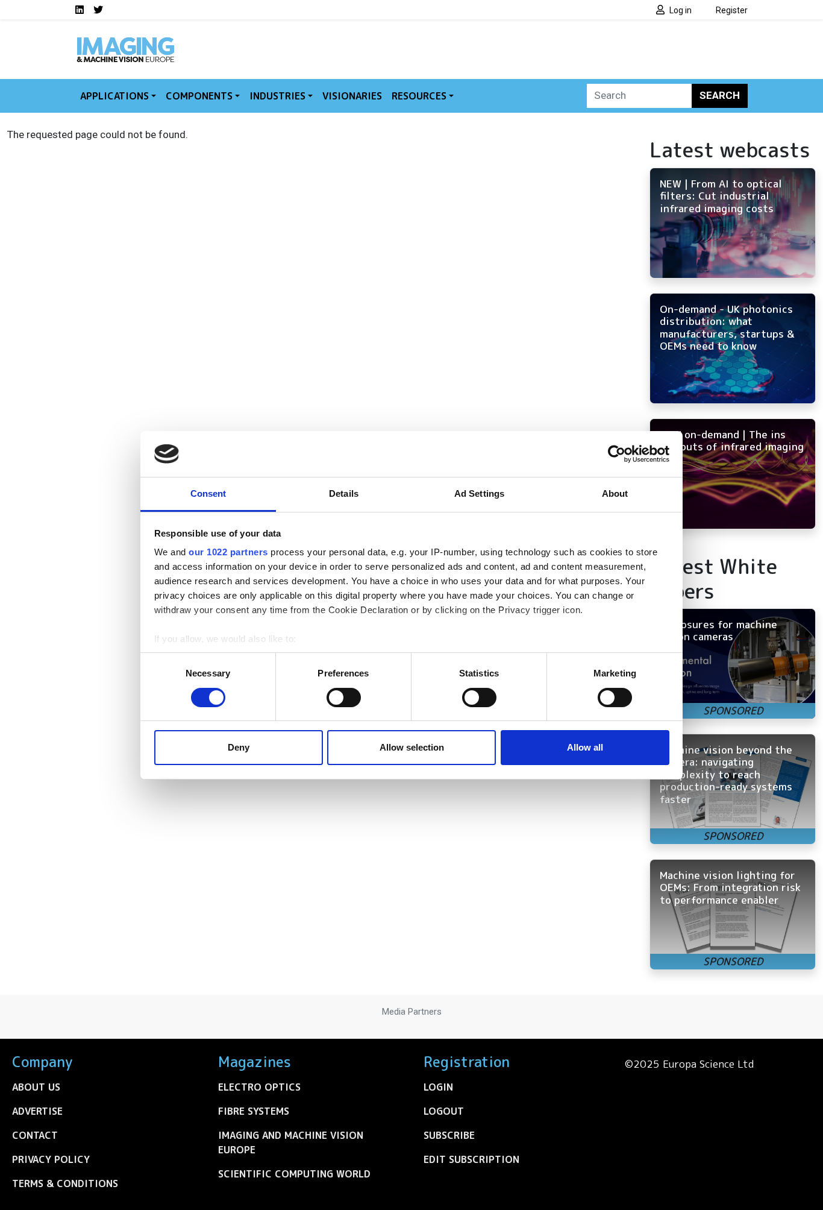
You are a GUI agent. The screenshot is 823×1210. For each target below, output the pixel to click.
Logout (444, 1111)
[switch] (344, 697)
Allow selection (412, 747)
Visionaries (352, 95)
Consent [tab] (208, 493)
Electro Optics (259, 1087)
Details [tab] (343, 493)
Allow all (585, 747)
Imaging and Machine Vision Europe (290, 1142)
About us (36, 1087)
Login (438, 1087)
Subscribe (449, 1135)
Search (719, 95)
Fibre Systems (253, 1111)
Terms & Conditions (65, 1183)
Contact (35, 1135)
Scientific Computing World (294, 1173)
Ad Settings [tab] (479, 493)
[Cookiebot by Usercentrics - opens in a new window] (616, 454)
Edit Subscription (471, 1159)
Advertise (37, 1111)
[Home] (125, 41)
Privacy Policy (51, 1159)
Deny (238, 747)
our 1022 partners (228, 552)
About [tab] (615, 493)
